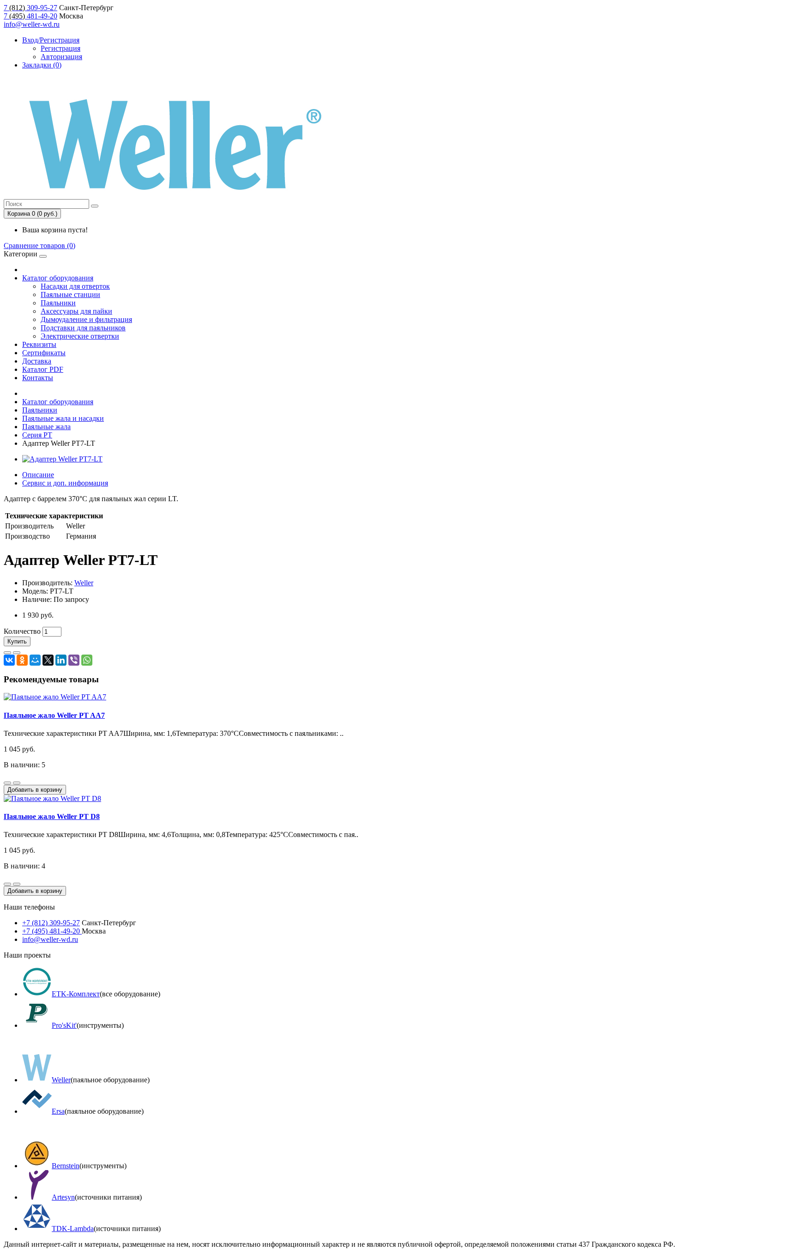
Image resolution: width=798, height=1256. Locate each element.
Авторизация (61, 57)
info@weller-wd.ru (32, 24)
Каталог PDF (42, 369)
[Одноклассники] (22, 660)
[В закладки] (7, 652)
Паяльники (58, 303)
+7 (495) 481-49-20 (52, 931)
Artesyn (63, 1197)
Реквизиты (39, 344)
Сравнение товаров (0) (39, 245)
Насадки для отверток (75, 286)
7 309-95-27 (30, 8)
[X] (48, 660)
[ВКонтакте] (9, 660)
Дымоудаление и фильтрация (86, 319)
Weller (83, 583)
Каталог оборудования (57, 278)
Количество (22, 631)
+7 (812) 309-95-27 (51, 923)
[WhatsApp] (86, 660)
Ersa (58, 1111)
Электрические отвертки (80, 336)
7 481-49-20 (30, 16)
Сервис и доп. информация (65, 483)
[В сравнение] (16, 652)
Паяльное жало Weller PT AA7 (54, 715)
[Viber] (73, 660)
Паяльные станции (70, 294)
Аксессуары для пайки (76, 311)
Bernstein (65, 1166)
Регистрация (60, 48)
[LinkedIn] (60, 660)
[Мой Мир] (35, 660)
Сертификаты (44, 353)
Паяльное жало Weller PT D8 (52, 816)
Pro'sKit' (64, 1025)
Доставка (36, 361)
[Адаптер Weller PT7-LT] (62, 459)
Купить (17, 641)
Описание (38, 475)
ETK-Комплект (76, 994)
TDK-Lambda (73, 1228)
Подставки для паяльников (83, 328)
